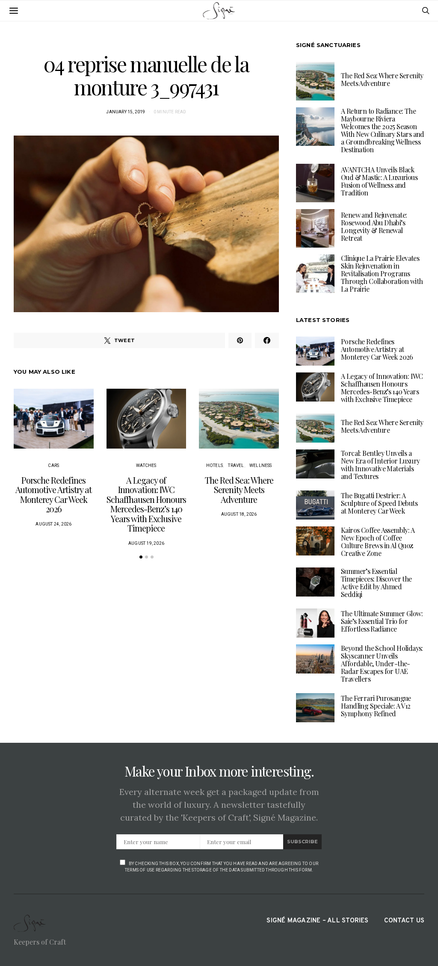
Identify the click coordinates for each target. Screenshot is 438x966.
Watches (146, 465)
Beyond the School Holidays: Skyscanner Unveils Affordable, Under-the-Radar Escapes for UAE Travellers (382, 663)
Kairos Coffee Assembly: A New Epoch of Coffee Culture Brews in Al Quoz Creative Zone (377, 542)
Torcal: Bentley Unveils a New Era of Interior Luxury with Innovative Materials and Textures (380, 465)
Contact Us (404, 921)
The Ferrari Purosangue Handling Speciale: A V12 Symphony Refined (376, 706)
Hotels (214, 465)
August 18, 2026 (239, 514)
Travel (236, 465)
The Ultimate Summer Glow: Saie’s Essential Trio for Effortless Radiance (382, 621)
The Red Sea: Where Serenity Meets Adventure (239, 489)
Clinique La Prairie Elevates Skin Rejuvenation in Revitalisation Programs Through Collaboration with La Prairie (382, 273)
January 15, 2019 (125, 111)
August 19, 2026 (146, 543)
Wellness (260, 465)
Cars (53, 465)
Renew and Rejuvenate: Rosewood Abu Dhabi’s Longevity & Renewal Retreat (374, 226)
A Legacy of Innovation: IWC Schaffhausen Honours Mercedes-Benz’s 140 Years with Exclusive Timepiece (146, 504)
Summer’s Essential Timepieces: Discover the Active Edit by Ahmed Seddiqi (376, 583)
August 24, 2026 (53, 524)
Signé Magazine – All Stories (317, 921)
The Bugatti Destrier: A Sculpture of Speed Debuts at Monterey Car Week (379, 503)
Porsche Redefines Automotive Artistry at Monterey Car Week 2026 (53, 494)
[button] (141, 557)
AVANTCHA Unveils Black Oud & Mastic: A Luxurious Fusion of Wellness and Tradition (379, 181)
